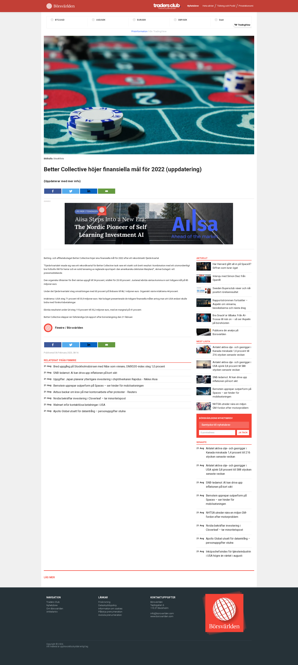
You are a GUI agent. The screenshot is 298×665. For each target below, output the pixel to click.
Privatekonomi (246, 5)
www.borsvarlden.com (161, 616)
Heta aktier (208, 5)
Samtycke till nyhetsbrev (216, 424)
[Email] (106, 191)
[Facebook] (52, 191)
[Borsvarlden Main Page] (60, 6)
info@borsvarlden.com (162, 613)
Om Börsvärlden (54, 608)
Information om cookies (110, 608)
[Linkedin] (88, 191)
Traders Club (53, 602)
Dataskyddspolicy (107, 605)
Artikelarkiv (52, 611)
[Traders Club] (167, 6)
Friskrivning (104, 602)
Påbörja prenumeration (110, 611)
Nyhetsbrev (193, 5)
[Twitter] (70, 191)
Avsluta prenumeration (110, 615)
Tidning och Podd (226, 5)
